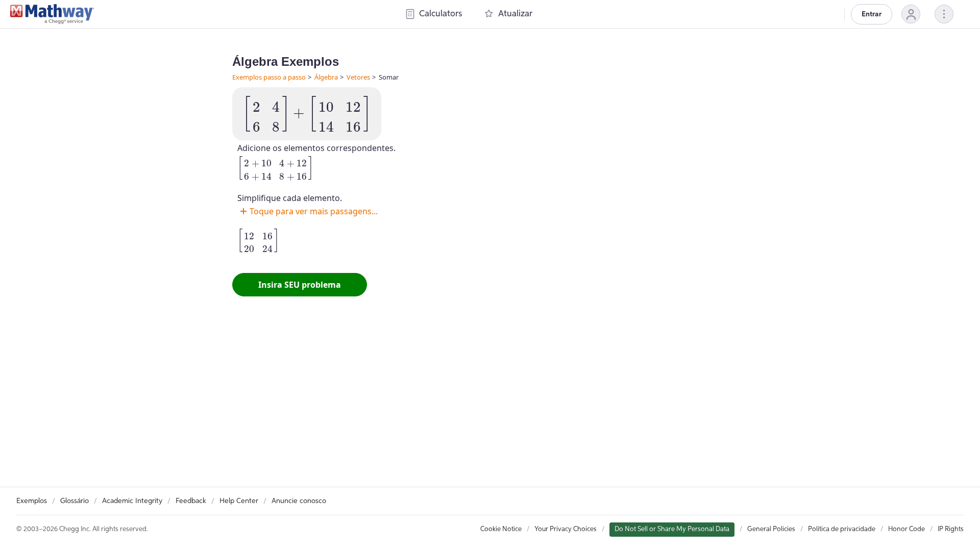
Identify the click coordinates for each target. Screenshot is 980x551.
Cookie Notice (501, 529)
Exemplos (31, 501)
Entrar (871, 14)
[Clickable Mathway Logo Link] (52, 14)
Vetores (358, 77)
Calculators (440, 14)
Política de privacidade (841, 529)
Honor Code (906, 529)
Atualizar (515, 14)
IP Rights (951, 529)
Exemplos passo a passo (269, 77)
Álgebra (326, 77)
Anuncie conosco (299, 501)
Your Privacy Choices (565, 529)
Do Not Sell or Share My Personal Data (672, 529)
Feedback (191, 501)
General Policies (771, 529)
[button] (910, 14)
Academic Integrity (132, 501)
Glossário (74, 501)
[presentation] (306, 114)
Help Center (238, 501)
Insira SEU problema (299, 284)
